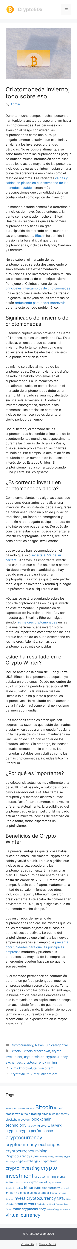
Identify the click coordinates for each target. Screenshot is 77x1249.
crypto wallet (38, 1182)
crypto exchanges (28, 1161)
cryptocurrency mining (40, 1062)
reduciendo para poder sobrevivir (40, 303)
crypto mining (45, 1176)
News (39, 1045)
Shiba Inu (41, 1204)
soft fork (51, 1204)
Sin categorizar (57, 1045)
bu (28, 1126)
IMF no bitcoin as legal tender (29, 1192)
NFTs (61, 1198)
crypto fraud (49, 1161)
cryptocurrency (24, 1137)
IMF (7, 1193)
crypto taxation (21, 1182)
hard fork (65, 1188)
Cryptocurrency (22, 1045)
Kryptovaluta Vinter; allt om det (34, 1074)
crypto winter (34, 1057)
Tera (66, 1204)
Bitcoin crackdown (36, 1051)
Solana (59, 1204)
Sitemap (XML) (47, 1244)
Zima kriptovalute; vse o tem (32, 1068)
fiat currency (51, 1188)
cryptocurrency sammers (51, 1157)
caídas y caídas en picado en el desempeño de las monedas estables (37, 183)
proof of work (25, 1204)
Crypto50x (30, 9)
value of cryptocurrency (58, 1209)
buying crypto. (40, 1125)
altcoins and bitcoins (15, 1108)
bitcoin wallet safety (55, 1114)
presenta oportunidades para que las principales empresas (37, 947)
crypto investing (23, 1168)
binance (30, 1108)
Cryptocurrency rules (22, 1156)
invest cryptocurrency (35, 1198)
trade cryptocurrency (29, 1209)
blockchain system (18, 1119)
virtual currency (23, 1215)
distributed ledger (14, 1188)
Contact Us (27, 1244)
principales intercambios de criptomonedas (38, 288)
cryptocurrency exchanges (33, 1144)
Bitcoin (40, 236)
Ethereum (32, 1187)
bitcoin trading (31, 1114)
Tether (9, 1209)
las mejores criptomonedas (37, 622)
